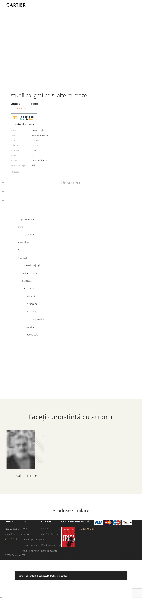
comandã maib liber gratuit (23, 124)
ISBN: (13, 135)
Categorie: (15, 103)
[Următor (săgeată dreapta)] (1, 597)
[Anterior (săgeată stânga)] (0, 597)
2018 (33, 150)
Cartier (35, 140)
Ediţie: (14, 155)
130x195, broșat (39, 160)
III (32, 155)
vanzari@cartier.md (13, 533)
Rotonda (35, 145)
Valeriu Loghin (38, 130)
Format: (14, 160)
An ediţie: (15, 150)
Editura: (14, 140)
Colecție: (15, 145)
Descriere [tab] (71, 182)
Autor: (14, 130)
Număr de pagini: (19, 165)
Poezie (34, 103)
